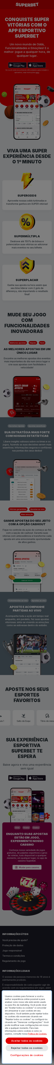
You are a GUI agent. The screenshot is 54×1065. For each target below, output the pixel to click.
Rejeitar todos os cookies (27, 1048)
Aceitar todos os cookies (26, 1040)
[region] (27, 1027)
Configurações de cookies (26, 1055)
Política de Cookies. (37, 1034)
